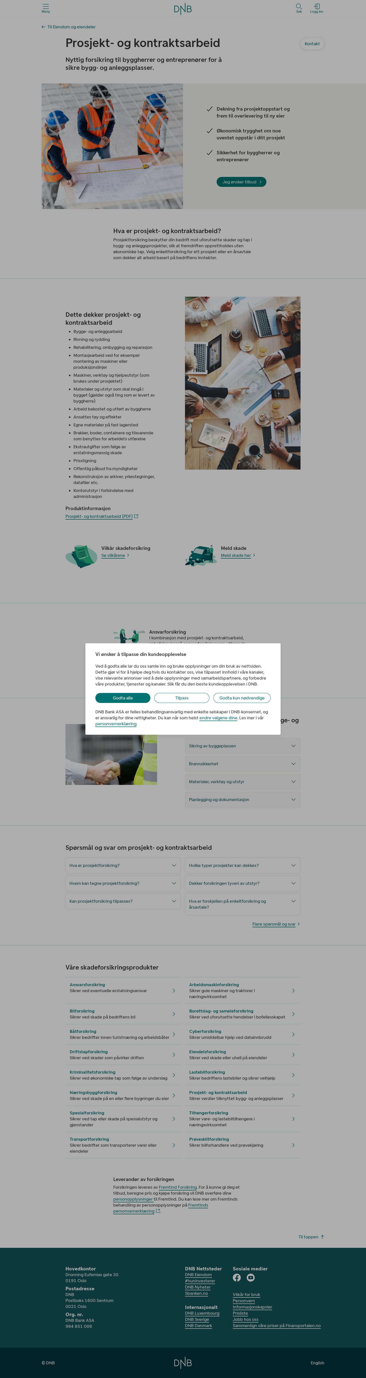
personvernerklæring (115, 724)
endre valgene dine (218, 718)
